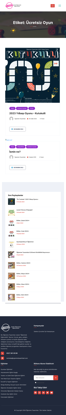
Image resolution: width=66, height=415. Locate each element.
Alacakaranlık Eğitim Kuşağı (9, 372)
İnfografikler (21, 146)
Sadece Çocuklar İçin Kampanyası (44, 331)
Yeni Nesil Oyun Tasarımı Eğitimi (10, 378)
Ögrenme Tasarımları (20, 118)
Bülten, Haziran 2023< (23, 263)
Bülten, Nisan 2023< (22, 284)
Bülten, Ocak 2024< (22, 231)
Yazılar (31, 108)
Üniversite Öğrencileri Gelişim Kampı (12, 391)
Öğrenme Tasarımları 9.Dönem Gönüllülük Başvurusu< (33, 252)
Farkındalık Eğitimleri (7, 397)
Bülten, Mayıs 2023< (22, 273)
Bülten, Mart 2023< (22, 295)
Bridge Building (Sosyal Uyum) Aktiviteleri (13, 385)
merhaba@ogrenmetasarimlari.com (17, 358)
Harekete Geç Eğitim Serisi (9, 394)
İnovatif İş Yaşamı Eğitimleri (9, 382)
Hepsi (12, 108)
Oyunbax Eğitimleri (6, 369)
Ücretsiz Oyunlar (22, 108)
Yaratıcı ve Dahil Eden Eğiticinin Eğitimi (13, 375)
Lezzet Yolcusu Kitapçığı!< (24, 210)
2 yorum (41, 157)
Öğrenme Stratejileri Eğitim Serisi (11, 388)
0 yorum (42, 118)
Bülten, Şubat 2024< (22, 220)
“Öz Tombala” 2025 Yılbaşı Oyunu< (27, 199)
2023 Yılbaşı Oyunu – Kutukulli (27, 113)
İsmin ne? (15, 151)
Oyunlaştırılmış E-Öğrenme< (25, 242)
